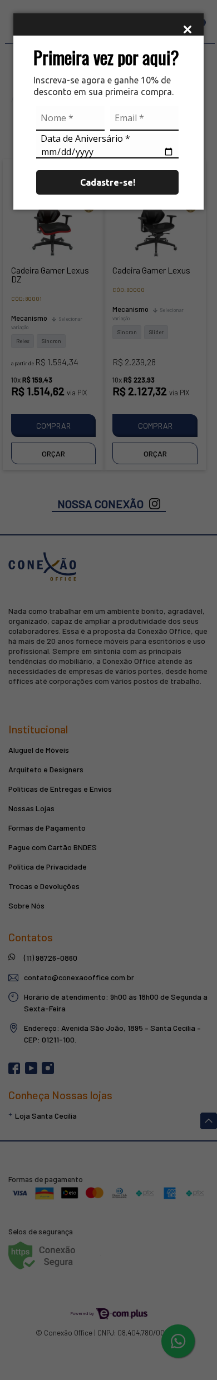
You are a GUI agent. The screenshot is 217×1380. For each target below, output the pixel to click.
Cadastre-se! (107, 182)
